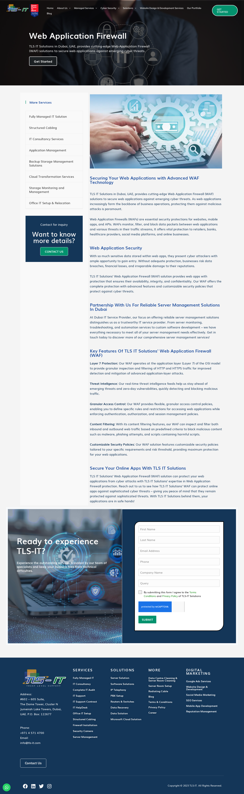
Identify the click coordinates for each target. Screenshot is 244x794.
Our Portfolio (194, 8)
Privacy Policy (170, 596)
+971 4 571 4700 (32, 733)
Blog (49, 13)
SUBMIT (147, 619)
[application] (69, 8)
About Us (62, 8)
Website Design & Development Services (161, 8)
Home (50, 8)
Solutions (128, 8)
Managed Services (84, 8)
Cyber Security (108, 8)
